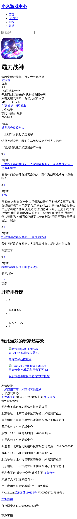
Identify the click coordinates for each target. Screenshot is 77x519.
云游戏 (13, 18)
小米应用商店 (10, 389)
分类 (11, 25)
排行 (11, 22)
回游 (4, 195)
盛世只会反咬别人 (12, 127)
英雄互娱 (36, 389)
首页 (11, 14)
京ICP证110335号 (26, 492)
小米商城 (24, 389)
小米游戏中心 (14, 6)
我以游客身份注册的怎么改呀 (20, 267)
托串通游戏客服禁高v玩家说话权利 (23, 237)
